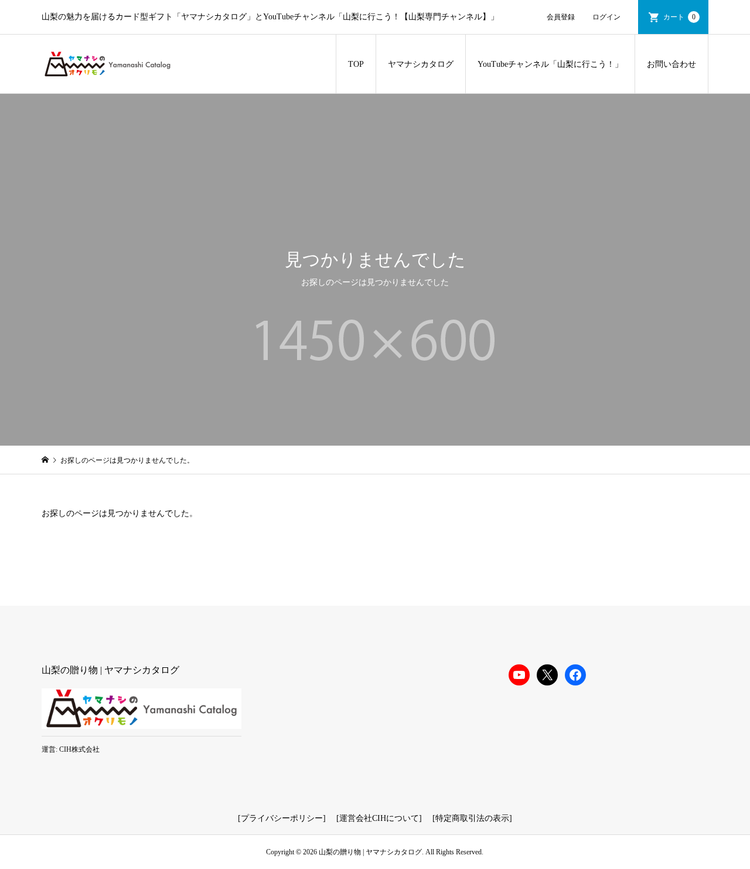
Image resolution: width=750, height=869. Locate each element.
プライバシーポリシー (282, 818)
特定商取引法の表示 (472, 818)
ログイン (606, 17)
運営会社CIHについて (379, 818)
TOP (356, 64)
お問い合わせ (671, 64)
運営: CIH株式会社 (71, 749)
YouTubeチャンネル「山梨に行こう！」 (550, 64)
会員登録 (561, 17)
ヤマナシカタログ (421, 64)
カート (679, 17)
